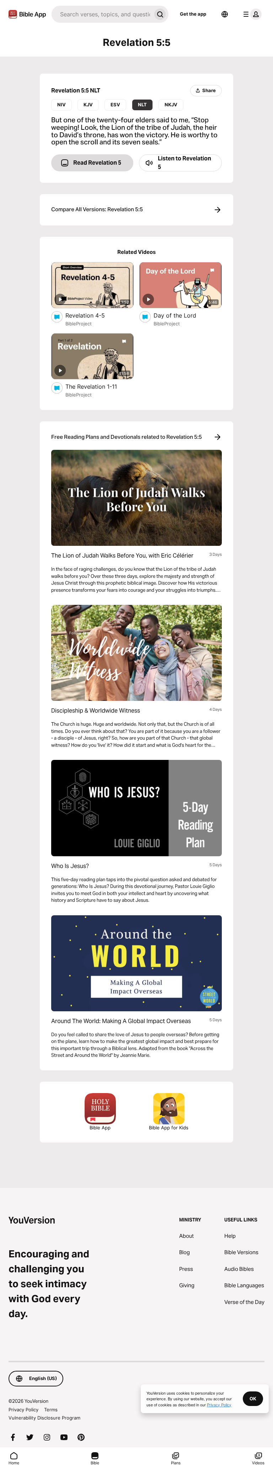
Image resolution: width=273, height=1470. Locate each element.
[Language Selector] (225, 14)
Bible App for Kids (168, 1127)
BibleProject (78, 323)
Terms (51, 1409)
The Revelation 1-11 (99, 386)
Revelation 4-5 (92, 315)
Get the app (193, 14)
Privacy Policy (23, 1409)
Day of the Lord (182, 315)
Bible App (100, 1127)
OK (253, 1398)
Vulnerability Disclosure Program (44, 1418)
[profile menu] (250, 14)
